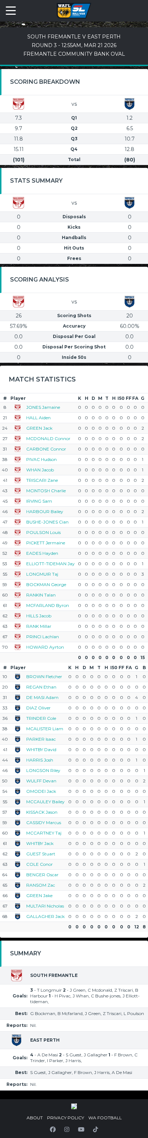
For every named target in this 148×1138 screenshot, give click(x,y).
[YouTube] (81, 1129)
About (35, 1117)
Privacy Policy (65, 1117)
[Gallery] (74, 1106)
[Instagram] (66, 1129)
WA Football (105, 1117)
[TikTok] (95, 1129)
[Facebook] (53, 1129)
